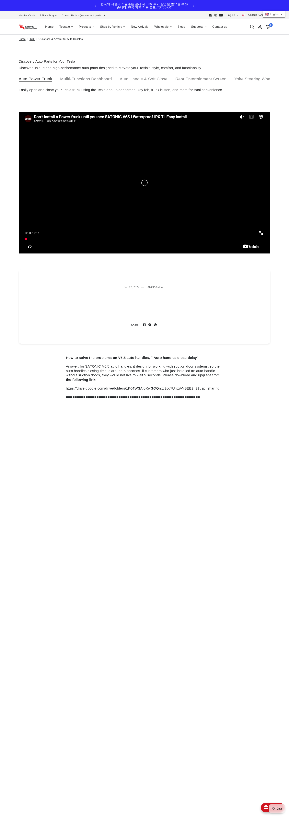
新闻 (32, 39)
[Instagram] (215, 15)
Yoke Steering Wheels (255, 79)
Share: (135, 325)
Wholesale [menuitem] (161, 26)
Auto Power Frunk (35, 79)
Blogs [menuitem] (181, 26)
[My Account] (260, 27)
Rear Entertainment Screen (200, 79)
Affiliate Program (49, 15)
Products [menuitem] (85, 26)
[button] (274, 14)
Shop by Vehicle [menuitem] (111, 26)
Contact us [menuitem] (219, 26)
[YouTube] (221, 15)
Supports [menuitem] (197, 26)
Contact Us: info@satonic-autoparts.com (84, 15)
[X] (149, 324)
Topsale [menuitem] (64, 26)
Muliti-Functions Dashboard (86, 79)
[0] (267, 27)
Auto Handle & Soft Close (144, 79)
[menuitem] (28, 15)
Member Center (27, 15)
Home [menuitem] (49, 26)
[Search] (252, 27)
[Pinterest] (155, 324)
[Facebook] (210, 15)
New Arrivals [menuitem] (139, 26)
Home (22, 39)
